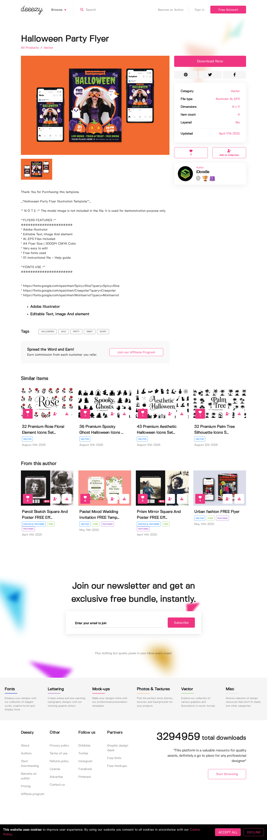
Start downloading (30, 763)
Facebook (85, 769)
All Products (30, 47)
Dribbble (84, 745)
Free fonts (114, 758)
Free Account (228, 9)
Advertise (56, 776)
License (55, 769)
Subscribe (181, 623)
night (90, 332)
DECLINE (254, 832)
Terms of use (58, 753)
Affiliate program (32, 794)
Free (50, 524)
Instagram (85, 761)
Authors (26, 753)
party (76, 332)
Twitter (83, 753)
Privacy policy (59, 745)
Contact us (57, 784)
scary (103, 332)
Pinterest (84, 776)
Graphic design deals (117, 748)
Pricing (26, 786)
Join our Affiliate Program (136, 352)
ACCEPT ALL (227, 832)
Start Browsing (227, 774)
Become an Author (171, 10)
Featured (28, 529)
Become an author (29, 776)
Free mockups (117, 766)
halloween (47, 332)
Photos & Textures (33, 524)
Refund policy (59, 761)
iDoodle (202, 172)
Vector (48, 47)
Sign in (199, 10)
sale (63, 332)
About (25, 745)
